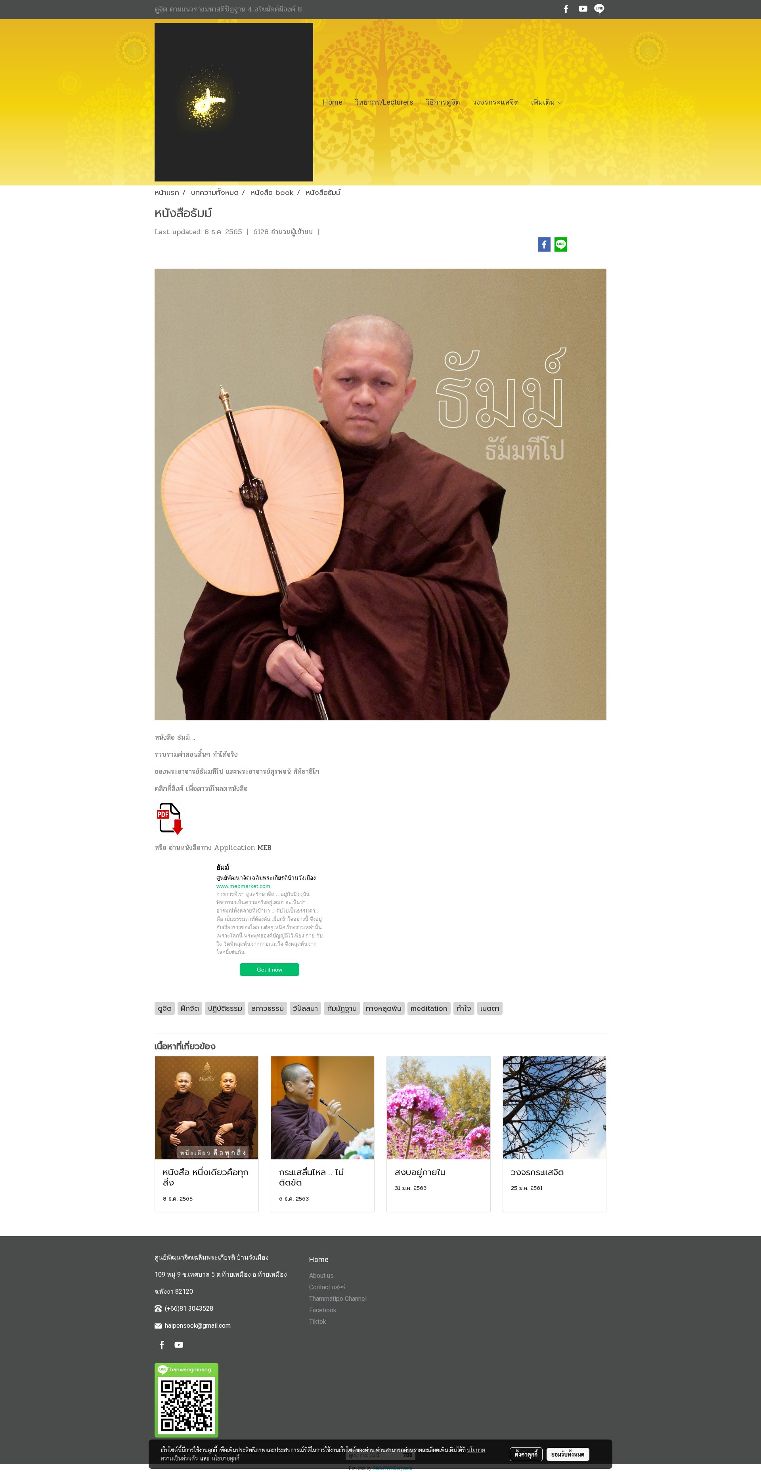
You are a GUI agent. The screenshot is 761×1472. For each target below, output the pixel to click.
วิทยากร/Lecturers (384, 102)
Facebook (323, 1310)
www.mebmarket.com (243, 886)
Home (332, 102)
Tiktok (317, 1321)
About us (321, 1275)
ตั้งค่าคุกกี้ (526, 1454)
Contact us (327, 1287)
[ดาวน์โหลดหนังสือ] (170, 817)
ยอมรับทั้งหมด (568, 1454)
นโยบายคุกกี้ (225, 1458)
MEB (264, 847)
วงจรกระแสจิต (495, 102)
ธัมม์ (222, 867)
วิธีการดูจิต (443, 102)
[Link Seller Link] (180, 894)
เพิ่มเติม (543, 102)
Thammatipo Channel (338, 1298)
